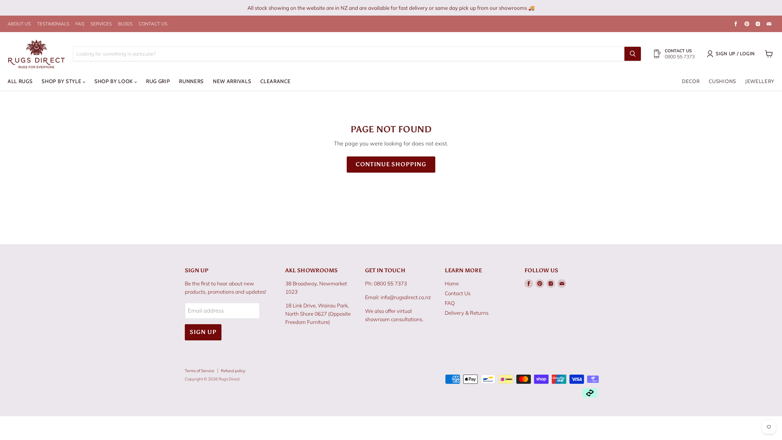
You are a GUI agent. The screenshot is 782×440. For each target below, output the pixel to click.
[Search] (632, 54)
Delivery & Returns (466, 313)
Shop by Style (62, 81)
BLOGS (125, 24)
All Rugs (20, 81)
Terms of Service (199, 370)
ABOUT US (19, 24)
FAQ (79, 24)
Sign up (203, 332)
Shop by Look (114, 81)
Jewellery (759, 81)
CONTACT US (153, 24)
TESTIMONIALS (53, 24)
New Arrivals (232, 81)
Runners (191, 81)
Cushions (722, 81)
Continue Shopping (391, 164)
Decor (691, 81)
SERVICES (101, 24)
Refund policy (233, 370)
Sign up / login (735, 54)
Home (452, 283)
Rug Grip (158, 81)
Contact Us (457, 293)
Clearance (275, 81)
